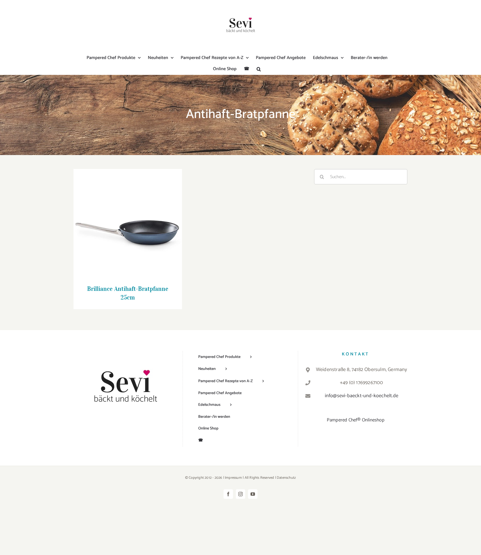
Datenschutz (286, 478)
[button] (259, 69)
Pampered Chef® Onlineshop (355, 420)
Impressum (233, 478)
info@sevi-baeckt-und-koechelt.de (361, 396)
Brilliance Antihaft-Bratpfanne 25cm (127, 217)
